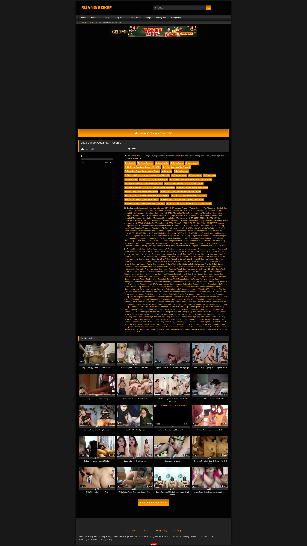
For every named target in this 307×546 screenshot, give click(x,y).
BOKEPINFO (205, 218)
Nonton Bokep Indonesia (197, 282)
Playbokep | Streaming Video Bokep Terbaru (142, 199)
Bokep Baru (173, 251)
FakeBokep (156, 228)
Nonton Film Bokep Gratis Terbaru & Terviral (142, 292)
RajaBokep (219, 238)
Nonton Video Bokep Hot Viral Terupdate (179, 297)
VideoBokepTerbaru (131, 246)
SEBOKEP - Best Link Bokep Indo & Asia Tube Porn (145, 203)
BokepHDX (154, 215)
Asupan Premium (182, 208)
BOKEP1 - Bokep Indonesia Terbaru (154, 179)
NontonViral (174, 236)
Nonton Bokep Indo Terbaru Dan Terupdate (209, 276)
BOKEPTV (211, 223)
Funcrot (174, 228)
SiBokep (222, 241)
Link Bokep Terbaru (183, 271)
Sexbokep (206, 241)
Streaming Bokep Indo (152, 317)
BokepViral (220, 223)
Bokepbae (149, 213)
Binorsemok (159, 210)
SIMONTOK (128, 243)
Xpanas (204, 246)
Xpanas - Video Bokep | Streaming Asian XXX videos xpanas (190, 203)
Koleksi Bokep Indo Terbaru (134, 264)
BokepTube (201, 223)
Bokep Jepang (120, 18)
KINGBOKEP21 (141, 233)
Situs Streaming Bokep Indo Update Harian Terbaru (194, 312)
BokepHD (145, 215)
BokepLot (138, 221)
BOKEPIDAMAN (190, 215)
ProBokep (190, 238)
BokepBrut (187, 213)
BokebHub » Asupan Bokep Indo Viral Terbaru (143, 171)
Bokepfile (127, 215)
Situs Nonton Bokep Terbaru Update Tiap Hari (190, 307)
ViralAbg (144, 246)
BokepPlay (185, 221)
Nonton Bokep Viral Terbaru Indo (136, 289)
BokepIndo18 (159, 218)
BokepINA (210, 215)
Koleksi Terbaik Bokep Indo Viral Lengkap (189, 264)
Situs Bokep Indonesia (196, 304)
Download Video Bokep (154, 261)
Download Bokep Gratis (181, 259)
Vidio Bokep (139, 329)
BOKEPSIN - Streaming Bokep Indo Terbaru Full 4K (185, 183)
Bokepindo (137, 218)
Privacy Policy (161, 531)
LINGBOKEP (192, 233)
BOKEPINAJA (220, 215)
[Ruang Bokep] (96, 8)
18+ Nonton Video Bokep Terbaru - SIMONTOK (143, 167)
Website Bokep (175, 246)
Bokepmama (156, 221)
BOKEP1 (211, 210)
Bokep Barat (135, 18)
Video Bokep (179, 156)
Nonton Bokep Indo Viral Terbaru (174, 282)
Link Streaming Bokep (154, 274)
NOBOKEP (156, 236)
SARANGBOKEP (185, 241)
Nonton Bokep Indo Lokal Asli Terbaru (177, 276)
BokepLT (147, 221)
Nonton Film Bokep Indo (169, 292)
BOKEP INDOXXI (190, 210)
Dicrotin (213, 226)
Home (83, 18)
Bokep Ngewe (178, 163)
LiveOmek (212, 233)
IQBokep (170, 231)
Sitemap (177, 531)
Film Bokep (168, 261)
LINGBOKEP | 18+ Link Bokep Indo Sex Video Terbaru (181, 191)
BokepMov (167, 221)
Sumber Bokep (155, 324)
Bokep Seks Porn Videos (161, 259)
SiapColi (214, 241)
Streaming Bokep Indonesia (171, 319)
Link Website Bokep (171, 274)
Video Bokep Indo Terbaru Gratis (147, 327)
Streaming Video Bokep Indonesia (212, 322)
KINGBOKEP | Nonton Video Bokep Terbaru (142, 191)
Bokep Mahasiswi (147, 163)
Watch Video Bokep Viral (155, 329)
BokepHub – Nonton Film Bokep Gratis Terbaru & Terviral (192, 179)
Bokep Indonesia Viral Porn (165, 256)
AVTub (204, 208)
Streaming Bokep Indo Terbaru (174, 317)
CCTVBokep (175, 226)
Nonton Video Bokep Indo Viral (137, 299)
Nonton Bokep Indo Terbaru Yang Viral (192, 279)
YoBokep (223, 246)
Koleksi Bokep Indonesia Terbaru (159, 264)
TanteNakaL (150, 243)
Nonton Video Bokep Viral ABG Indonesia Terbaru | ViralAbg (148, 195)
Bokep (107, 18)
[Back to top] (299, 539)
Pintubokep (143, 238)
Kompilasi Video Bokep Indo (156, 269)
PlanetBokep (154, 238)
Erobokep (146, 228)
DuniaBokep (129, 228)
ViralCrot (152, 246)
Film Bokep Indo (180, 261)
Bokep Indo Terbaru (220, 251)
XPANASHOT (213, 246)
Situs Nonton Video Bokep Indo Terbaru (154, 309)
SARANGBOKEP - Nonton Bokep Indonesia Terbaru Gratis (183, 199)
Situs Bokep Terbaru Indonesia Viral (158, 307)
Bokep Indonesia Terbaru (214, 254)
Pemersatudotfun (131, 238)
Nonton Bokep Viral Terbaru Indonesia (165, 289)
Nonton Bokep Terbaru (212, 287)
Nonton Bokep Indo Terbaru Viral (164, 279)
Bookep (158, 226)
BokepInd (128, 218)
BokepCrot (207, 213)
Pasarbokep (205, 236)
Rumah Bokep (141, 241)
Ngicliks (147, 236)
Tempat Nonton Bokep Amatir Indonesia (205, 324)
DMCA (145, 531)
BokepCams (197, 213)
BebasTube (149, 210)
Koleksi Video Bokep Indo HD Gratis (191, 266)
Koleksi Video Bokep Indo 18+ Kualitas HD (160, 266)
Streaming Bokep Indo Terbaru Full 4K (201, 317)
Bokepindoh (181, 218)
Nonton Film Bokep (220, 289)
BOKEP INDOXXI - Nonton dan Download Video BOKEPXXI (148, 175)
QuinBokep (209, 238)
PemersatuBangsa (219, 236)
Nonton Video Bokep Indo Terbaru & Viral (211, 297)
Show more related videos (153, 502)
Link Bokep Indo (140, 271)
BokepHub (164, 215)
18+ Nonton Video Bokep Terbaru (177, 249)
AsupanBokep (195, 208)
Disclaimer (130, 531)
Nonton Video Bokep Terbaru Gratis (195, 302)
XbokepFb (186, 246)
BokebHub (169, 210)
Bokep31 (219, 210)
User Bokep (184, 243)
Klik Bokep (162, 233)
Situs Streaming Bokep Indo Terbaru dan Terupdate (154, 312)
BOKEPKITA (129, 221)
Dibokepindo (204, 226)
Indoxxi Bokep (140, 231)
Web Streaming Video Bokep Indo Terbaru (182, 329)
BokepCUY (217, 213)
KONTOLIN (182, 233)
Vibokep (193, 243)
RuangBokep (176, 18)
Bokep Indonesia (182, 171)
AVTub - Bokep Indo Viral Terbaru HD (178, 167)
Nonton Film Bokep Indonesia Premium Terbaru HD (158, 294)
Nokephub (165, 236)
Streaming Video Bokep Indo (187, 322)
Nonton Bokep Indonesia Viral (172, 287)
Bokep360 (128, 213)
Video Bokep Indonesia (194, 327)
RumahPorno (153, 241)
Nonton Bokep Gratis (188, 274)
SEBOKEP (197, 241)
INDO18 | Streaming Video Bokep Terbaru (193, 187)
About (133, 149)
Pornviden (181, 238)
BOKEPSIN (223, 221)
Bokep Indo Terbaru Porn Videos (137, 254)
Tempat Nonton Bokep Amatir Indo (176, 324)
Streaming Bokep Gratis (133, 317)
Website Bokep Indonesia (135, 332)
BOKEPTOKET (189, 223)
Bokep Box (178, 210)
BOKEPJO (215, 218)
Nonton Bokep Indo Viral (151, 282)
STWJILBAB (139, 243)
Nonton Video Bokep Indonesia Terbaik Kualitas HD (169, 299)
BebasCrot (129, 210)
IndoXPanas (129, 231)
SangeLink (163, 241)
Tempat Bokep (172, 243)
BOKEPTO (169, 223)
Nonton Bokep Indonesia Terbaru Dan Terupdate (182, 284)
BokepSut (151, 223)
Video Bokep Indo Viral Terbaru (172, 327)
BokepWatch (129, 226)
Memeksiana (222, 233)
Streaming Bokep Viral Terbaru (143, 322)
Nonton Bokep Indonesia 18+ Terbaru (148, 284)
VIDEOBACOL (212, 243)
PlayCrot (172, 238)
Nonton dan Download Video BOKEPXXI (196, 289)
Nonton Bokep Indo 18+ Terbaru (150, 276)
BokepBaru (159, 213)
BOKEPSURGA (140, 223)
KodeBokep (172, 233)
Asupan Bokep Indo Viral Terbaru (203, 249)
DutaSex (138, 228)
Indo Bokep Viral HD (213, 261)
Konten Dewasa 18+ (203, 269)
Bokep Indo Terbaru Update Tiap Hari (166, 254)
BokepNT (175, 221)
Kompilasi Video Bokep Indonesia (181, 269)
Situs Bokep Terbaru (213, 304)
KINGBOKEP (129, 233)
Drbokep (221, 226)
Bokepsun (129, 223)
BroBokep (166, 226)
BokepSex (214, 221)
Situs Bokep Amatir (165, 304)
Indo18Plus (197, 228)
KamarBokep (188, 231)
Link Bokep (216, 269)
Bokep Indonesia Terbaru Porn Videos (138, 256)
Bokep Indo (95, 18)
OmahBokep (185, 236)
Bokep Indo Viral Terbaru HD (192, 254)
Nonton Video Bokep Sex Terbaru (144, 302)
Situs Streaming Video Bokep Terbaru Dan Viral (174, 314)
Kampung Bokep (200, 231)
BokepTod (179, 223)
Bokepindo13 (148, 218)
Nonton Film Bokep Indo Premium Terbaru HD (197, 292)
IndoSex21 (220, 228)
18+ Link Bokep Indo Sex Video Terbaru (148, 249)
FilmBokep (166, 228)
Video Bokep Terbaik (212, 327)
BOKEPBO (169, 213)
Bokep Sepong (193, 163)
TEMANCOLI (161, 243)
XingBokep (195, 246)
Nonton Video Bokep (155, 297)
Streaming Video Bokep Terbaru (136, 324)
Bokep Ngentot (163, 163)
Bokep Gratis (184, 251)
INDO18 (189, 228)
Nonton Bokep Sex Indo (194, 287)
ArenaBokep (158, 208)
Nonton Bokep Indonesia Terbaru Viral (144, 287)
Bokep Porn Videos (211, 256)
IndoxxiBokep (152, 231)
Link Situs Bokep (138, 274)
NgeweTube (138, 236)
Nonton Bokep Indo (205, 274)
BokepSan (194, 221)
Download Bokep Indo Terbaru (202, 259)
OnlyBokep (196, 236)
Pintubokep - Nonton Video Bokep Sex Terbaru (190, 195)
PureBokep (199, 238)
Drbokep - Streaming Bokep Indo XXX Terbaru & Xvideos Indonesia (150, 187)
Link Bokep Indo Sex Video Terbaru (161, 271)
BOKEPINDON (192, 218)
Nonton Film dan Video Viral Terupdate (193, 294)
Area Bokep (147, 208)
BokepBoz (178, 213)
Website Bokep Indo (219, 329)
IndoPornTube (208, 228)
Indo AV (181, 228)
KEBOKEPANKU (214, 231)
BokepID (179, 215)
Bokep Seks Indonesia (141, 259)
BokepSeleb (204, 221)
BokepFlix (136, 215)
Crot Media (194, 226)
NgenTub (128, 236)
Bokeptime (160, 223)
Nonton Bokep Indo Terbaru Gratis (137, 279)
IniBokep (162, 231)
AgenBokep (137, 208)
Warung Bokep (162, 246)
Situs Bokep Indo (180, 304)
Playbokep (164, 238)
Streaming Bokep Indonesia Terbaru (196, 319)
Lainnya (148, 18)
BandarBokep (222, 208)
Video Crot (202, 243)
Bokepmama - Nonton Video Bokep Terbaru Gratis (144, 183)
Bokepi (172, 215)
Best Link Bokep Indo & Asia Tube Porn (153, 251)
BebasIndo (139, 210)
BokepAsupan (139, 213)
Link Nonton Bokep (199, 271)
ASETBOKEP (169, 208)
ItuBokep (178, 231)
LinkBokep (203, 233)
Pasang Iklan (161, 18)
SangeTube (173, 241)
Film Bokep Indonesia (196, 261)
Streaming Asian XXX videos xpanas (207, 314)
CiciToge (185, 226)
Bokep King (202, 210)
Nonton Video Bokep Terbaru (169, 302)
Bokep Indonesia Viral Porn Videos (190, 256)
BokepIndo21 (170, 218)
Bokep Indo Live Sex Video (201, 251)
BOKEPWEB (140, 226)
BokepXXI (150, 226)
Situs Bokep (151, 304)
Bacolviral (211, 208)
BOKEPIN (201, 215)
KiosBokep (153, 233)
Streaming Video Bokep (165, 322)
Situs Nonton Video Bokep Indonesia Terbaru (187, 309)
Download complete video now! (155, 133)
